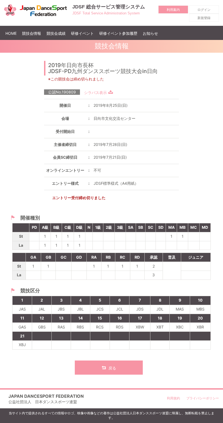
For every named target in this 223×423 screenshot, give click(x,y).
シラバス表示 (95, 92)
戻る (112, 368)
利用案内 (173, 10)
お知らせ (150, 33)
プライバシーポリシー (202, 398)
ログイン (203, 10)
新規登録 (203, 18)
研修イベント (82, 33)
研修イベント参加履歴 (118, 33)
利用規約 (173, 398)
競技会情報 (31, 33)
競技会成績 (56, 33)
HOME (12, 33)
